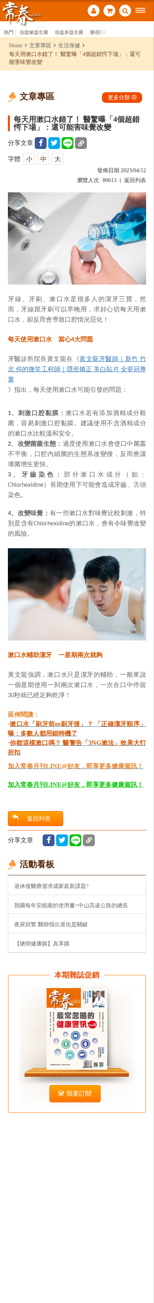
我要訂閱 (79, 1093)
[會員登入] (93, 12)
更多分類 (119, 97)
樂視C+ (97, 32)
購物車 (109, 12)
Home (16, 45)
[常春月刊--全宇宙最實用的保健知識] (21, 13)
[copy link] (81, 143)
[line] (67, 143)
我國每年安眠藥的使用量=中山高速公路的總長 (71, 905)
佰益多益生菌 (69, 32)
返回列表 (135, 180)
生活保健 (69, 45)
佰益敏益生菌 (34, 32)
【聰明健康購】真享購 (41, 943)
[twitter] (54, 143)
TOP (142, 1271)
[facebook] (41, 143)
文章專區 (40, 45)
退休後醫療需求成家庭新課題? (51, 886)
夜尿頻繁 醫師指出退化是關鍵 (51, 924)
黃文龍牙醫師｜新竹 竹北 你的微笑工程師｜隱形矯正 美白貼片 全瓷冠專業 (77, 368)
